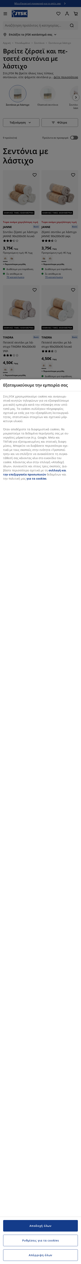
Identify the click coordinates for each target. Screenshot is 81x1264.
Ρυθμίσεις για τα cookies (40, 1240)
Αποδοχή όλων (40, 1226)
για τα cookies (36, 478)
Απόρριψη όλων (40, 1255)
